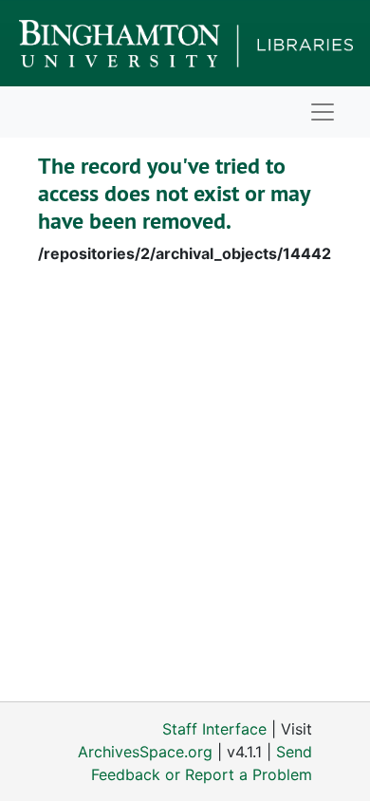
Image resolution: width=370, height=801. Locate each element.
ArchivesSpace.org (145, 751)
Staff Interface (214, 728)
